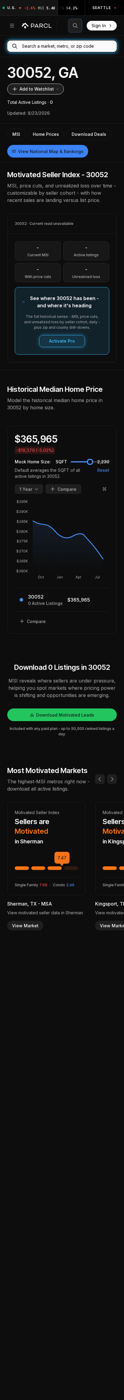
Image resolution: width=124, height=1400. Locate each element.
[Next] (112, 779)
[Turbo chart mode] (104, 489)
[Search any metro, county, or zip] (75, 25)
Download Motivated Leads (65, 715)
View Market (25, 925)
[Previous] (100, 779)
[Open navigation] (12, 25)
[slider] (90, 462)
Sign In (98, 25)
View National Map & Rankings (50, 151)
